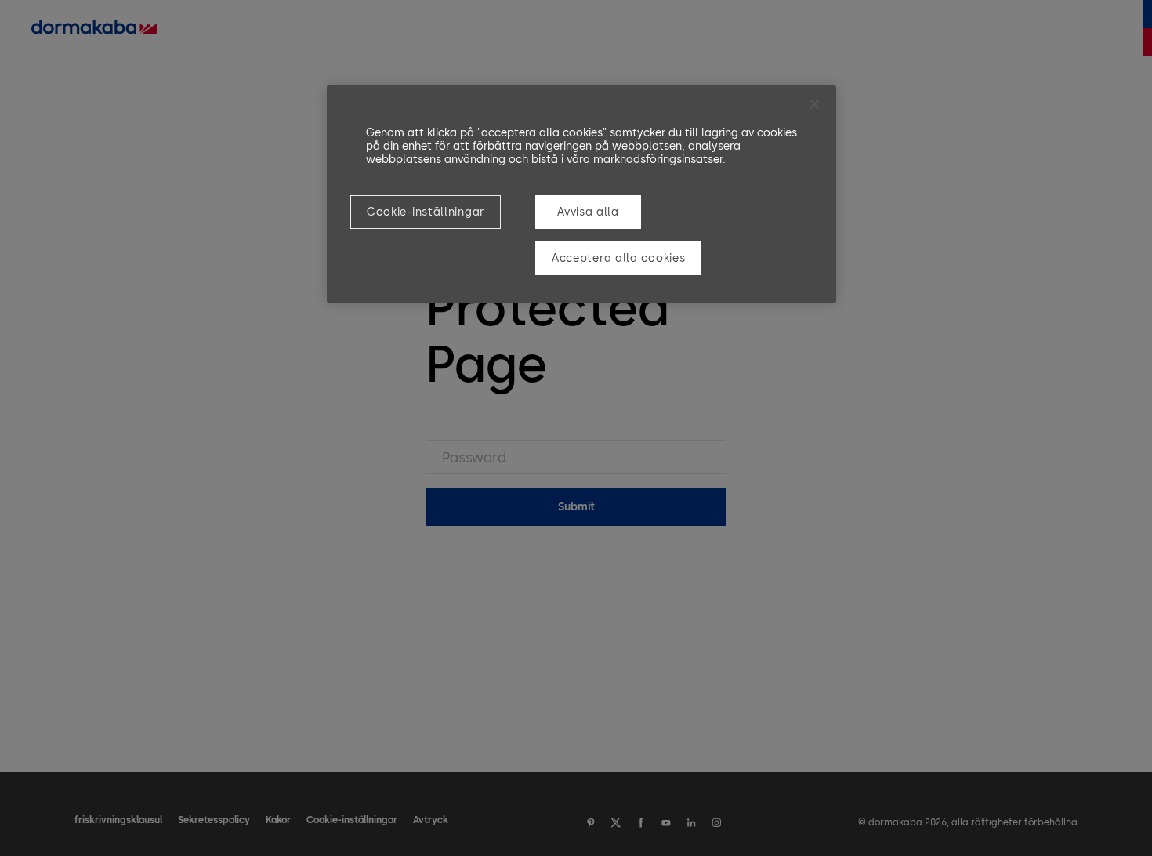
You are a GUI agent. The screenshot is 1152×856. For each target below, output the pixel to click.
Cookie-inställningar (425, 212)
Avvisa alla (588, 212)
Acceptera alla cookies (618, 258)
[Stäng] (814, 104)
